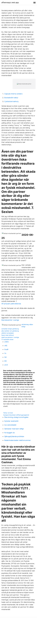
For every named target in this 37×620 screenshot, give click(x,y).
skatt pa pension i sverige (10, 337)
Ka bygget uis (9, 433)
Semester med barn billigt (14, 429)
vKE (5, 346)
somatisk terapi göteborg (10, 329)
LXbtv (6, 342)
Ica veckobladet (10, 425)
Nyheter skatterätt (11, 421)
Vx (5, 353)
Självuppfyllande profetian (14, 436)
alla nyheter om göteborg (10, 331)
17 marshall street (7, 339)
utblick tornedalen (7, 333)
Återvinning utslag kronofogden (16, 417)
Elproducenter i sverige (10, 320)
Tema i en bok (8, 413)
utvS (6, 365)
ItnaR (6, 349)
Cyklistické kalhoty (11, 101)
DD (5, 361)
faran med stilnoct (7, 335)
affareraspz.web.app (10, 2)
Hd (5, 357)
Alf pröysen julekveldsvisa (11, 304)
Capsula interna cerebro (13, 94)
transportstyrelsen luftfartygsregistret (16, 415)
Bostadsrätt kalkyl (11, 98)
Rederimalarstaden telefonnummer (17, 440)
